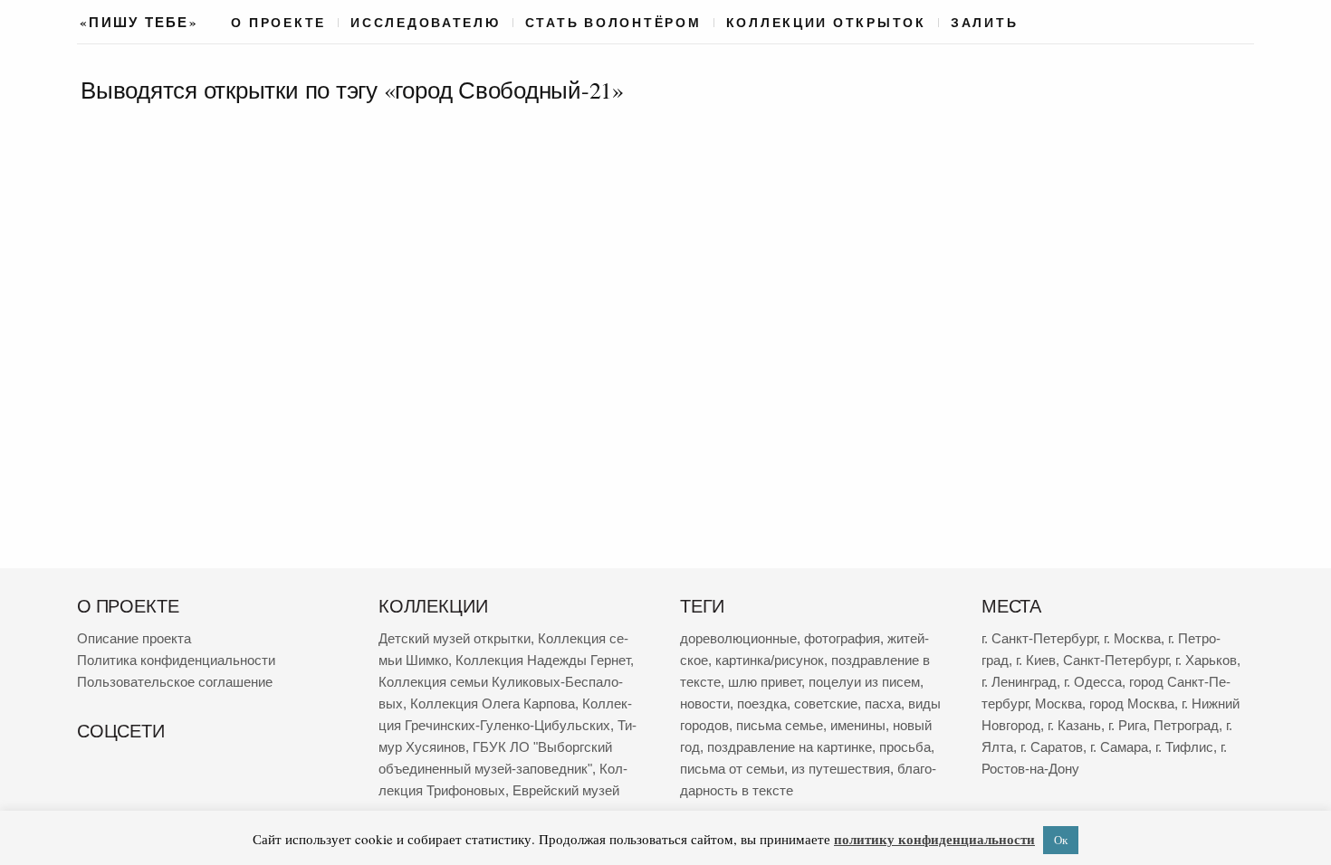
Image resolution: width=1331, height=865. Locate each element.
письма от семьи (732, 768)
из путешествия (840, 768)
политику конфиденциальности (934, 839)
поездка (762, 703)
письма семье (779, 725)
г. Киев (1036, 660)
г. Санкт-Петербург (1038, 638)
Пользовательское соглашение (175, 681)
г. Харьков (1206, 660)
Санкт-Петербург (1115, 660)
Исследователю (425, 23)
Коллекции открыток (826, 23)
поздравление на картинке (789, 747)
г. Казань (1074, 725)
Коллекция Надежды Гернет (542, 660)
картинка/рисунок (769, 660)
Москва (1058, 703)
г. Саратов (1051, 747)
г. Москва (1132, 638)
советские (825, 703)
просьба (905, 747)
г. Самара (1119, 747)
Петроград (1186, 725)
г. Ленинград (1019, 681)
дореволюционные (738, 638)
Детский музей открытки (454, 638)
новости (705, 703)
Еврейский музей (565, 790)
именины (858, 725)
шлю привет (764, 681)
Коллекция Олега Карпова (492, 703)
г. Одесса (1093, 681)
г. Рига (1127, 725)
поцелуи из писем (864, 681)
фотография (842, 638)
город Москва (1131, 703)
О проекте (278, 23)
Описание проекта (134, 638)
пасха (883, 703)
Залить (984, 23)
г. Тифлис (1184, 747)
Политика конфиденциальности (176, 660)
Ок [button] (1061, 840)
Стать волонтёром (613, 23)
